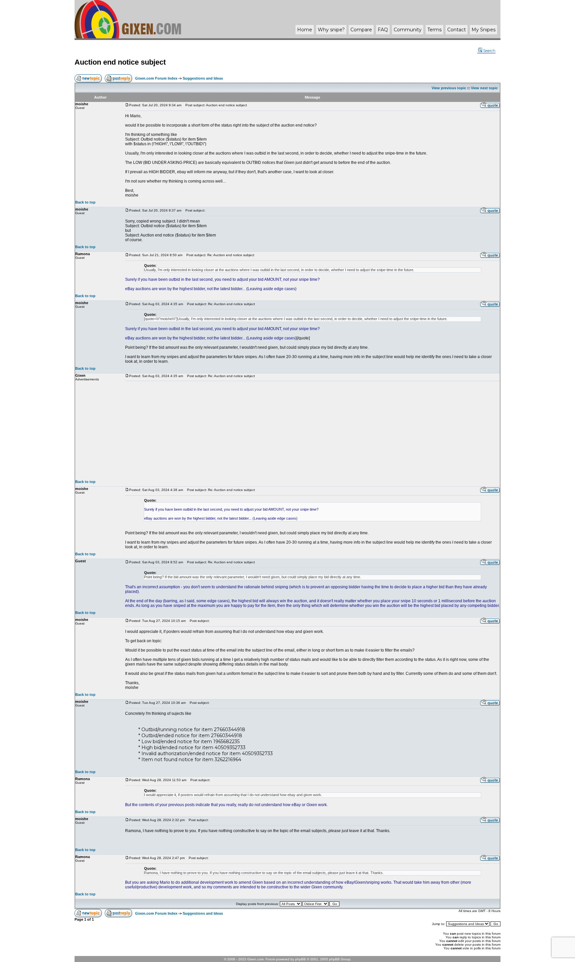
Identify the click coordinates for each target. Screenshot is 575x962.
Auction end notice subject (120, 62)
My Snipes (483, 30)
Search (489, 50)
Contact (456, 30)
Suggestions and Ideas (203, 78)
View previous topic (449, 88)
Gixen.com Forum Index (156, 78)
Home (304, 30)
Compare (361, 30)
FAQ (383, 30)
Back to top (85, 202)
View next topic (484, 88)
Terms (434, 30)
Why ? (331, 30)
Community (408, 30)
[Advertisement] (312, 430)
